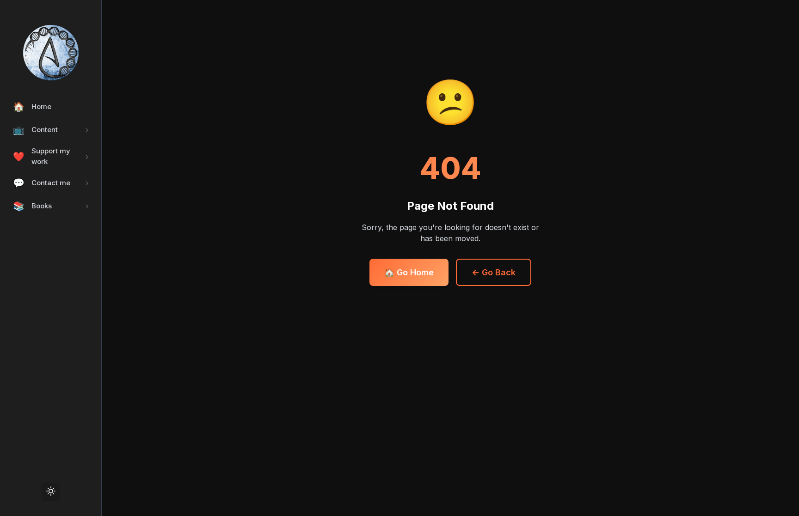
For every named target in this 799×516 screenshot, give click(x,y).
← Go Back (494, 272)
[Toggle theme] (51, 492)
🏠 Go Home (409, 272)
